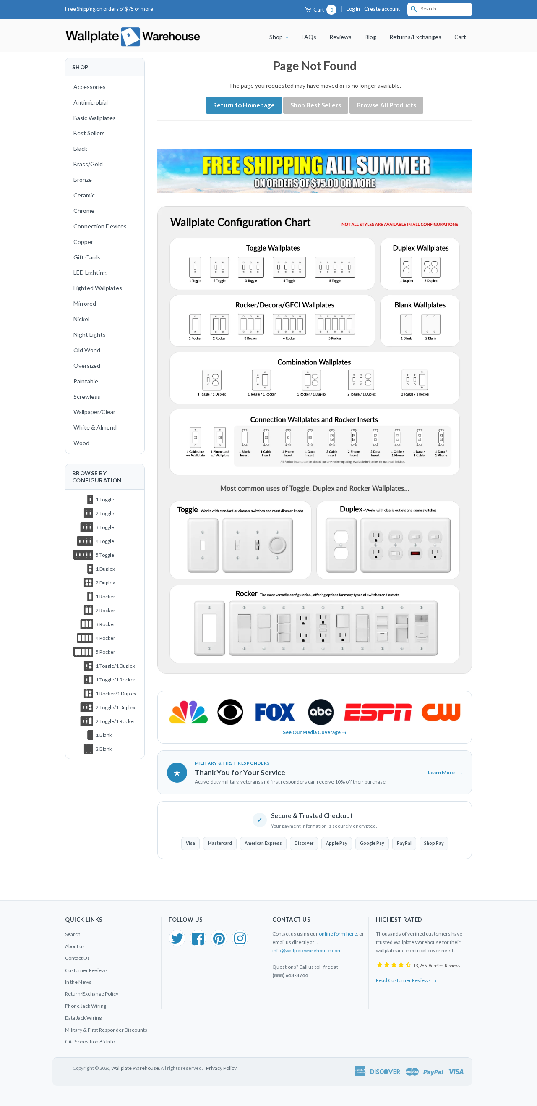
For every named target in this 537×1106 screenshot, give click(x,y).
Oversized (86, 365)
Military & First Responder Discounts (106, 1030)
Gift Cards (87, 257)
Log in (353, 9)
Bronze (82, 179)
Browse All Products (386, 105)
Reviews (340, 36)
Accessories (89, 86)
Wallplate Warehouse (135, 1068)
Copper (83, 241)
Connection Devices (100, 226)
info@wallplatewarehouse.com (307, 950)
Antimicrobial (90, 102)
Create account (382, 9)
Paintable (85, 381)
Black (80, 148)
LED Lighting (90, 272)
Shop (276, 36)
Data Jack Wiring (83, 1017)
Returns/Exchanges (415, 36)
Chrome (83, 210)
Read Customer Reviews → (406, 980)
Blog (370, 36)
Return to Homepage (244, 105)
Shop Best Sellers (315, 105)
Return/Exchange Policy (91, 994)
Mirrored (84, 303)
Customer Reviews (86, 970)
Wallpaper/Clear (94, 411)
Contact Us (77, 958)
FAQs (309, 36)
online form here (338, 933)
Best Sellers (89, 132)
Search (73, 934)
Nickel (81, 318)
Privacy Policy (221, 1068)
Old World (86, 350)
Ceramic (84, 195)
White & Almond (95, 427)
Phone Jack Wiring (85, 1006)
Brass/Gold (88, 164)
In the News (78, 982)
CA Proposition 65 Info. (90, 1041)
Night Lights (89, 334)
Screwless (86, 396)
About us (75, 946)
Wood (81, 442)
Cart (323, 10)
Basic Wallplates (94, 117)
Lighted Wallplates (97, 287)
